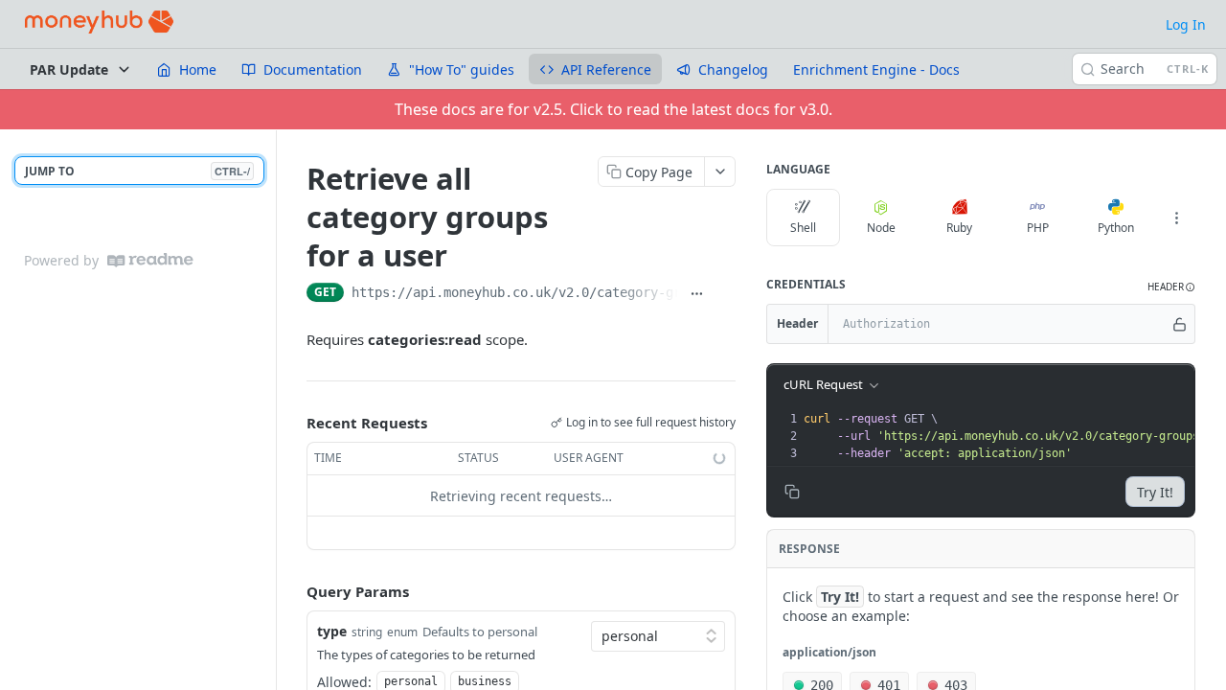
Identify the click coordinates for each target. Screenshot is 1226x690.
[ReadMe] (150, 260)
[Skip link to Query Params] (293, 592)
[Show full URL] (696, 294)
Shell (803, 227)
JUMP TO (137, 171)
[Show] (1179, 323)
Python (1116, 227)
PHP (1038, 227)
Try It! (1155, 492)
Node (881, 227)
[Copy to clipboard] (725, 294)
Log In (1186, 24)
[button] (1171, 287)
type (332, 631)
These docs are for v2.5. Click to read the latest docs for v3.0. (613, 109)
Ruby (959, 227)
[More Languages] (1176, 217)
